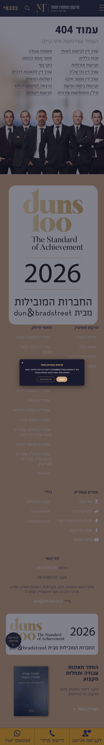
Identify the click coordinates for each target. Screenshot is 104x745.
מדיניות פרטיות (46, 379)
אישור (61, 379)
